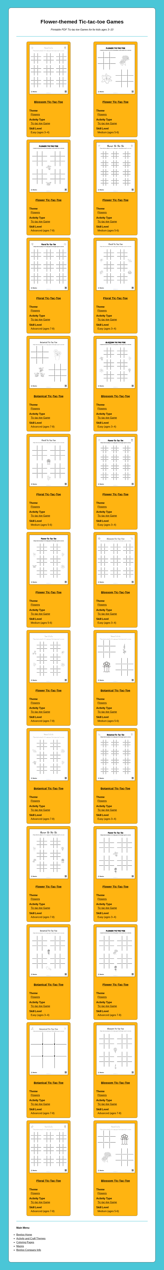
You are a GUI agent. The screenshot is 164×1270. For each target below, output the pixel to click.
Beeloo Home (24, 1234)
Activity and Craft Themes (30, 1238)
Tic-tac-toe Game (40, 123)
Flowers (35, 114)
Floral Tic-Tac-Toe (48, 298)
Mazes (20, 1246)
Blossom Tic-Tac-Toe (48, 102)
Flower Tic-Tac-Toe (115, 102)
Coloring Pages (25, 1242)
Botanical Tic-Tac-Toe (48, 396)
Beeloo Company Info (28, 1250)
